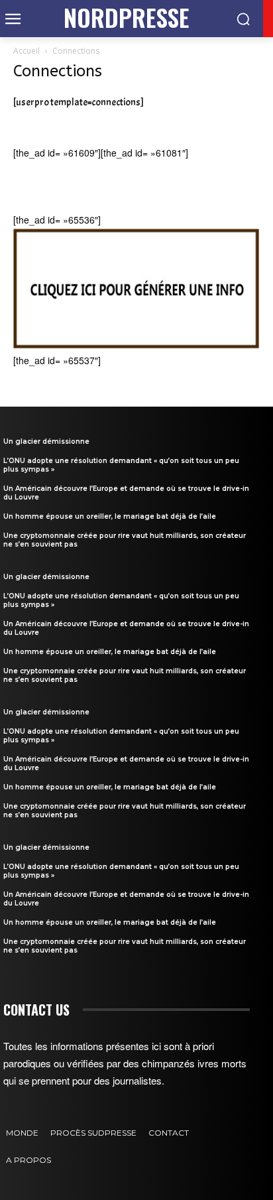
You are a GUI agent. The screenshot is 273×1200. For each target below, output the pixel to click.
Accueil (26, 50)
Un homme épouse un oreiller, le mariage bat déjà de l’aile (109, 516)
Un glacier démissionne (46, 441)
